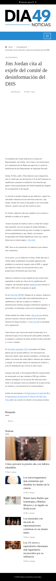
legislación (33, 285)
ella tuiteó (31, 240)
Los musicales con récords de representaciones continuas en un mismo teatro (35, 525)
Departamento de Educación (17, 397)
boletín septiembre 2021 (19, 349)
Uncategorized (11, 57)
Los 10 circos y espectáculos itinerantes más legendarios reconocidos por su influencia (35, 549)
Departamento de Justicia (35, 393)
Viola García (33, 322)
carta (16, 258)
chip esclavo (35, 315)
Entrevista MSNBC (17, 295)
